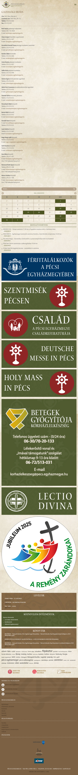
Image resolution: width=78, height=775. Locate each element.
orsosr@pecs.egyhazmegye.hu (14, 67)
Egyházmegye (5, 704)
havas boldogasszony (62, 651)
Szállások (4, 731)
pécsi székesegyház (26, 660)
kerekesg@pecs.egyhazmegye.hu (15, 58)
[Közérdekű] (39, 761)
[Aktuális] (13, 5)
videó (17, 663)
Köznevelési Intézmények (39, 614)
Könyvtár (39, 631)
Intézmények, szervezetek (8, 706)
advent (4, 651)
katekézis (41, 654)
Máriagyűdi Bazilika (33, 657)
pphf (58, 657)
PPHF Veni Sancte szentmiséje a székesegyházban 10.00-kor (20, 243)
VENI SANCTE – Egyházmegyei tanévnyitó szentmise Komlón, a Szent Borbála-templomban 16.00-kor (32, 234)
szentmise (58, 660)
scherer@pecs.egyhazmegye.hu (15, 83)
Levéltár (39, 595)
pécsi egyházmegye (10, 660)
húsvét (13, 654)
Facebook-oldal (11, 689)
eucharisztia (24, 651)
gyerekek (55, 651)
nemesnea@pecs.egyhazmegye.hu (15, 169)
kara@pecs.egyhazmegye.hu (14, 159)
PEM (54, 657)
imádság (23, 654)
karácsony (35, 654)
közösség (59, 654)
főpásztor (47, 651)
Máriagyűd (24, 657)
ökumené (31, 663)
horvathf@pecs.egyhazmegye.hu (15, 123)
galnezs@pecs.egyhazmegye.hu (15, 92)
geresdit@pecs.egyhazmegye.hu (15, 50)
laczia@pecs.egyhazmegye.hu (13, 134)
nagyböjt (43, 657)
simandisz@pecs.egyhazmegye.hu (15, 100)
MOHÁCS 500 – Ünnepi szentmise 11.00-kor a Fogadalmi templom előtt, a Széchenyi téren (29, 229)
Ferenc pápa (31, 651)
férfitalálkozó (38, 651)
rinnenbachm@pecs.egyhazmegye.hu (16, 108)
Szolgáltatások (5, 727)
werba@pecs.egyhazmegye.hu (14, 75)
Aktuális (3, 711)
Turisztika (4, 723)
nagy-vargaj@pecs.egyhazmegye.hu (16, 142)
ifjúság (18, 654)
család (13, 651)
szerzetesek (72, 660)
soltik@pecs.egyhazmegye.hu (14, 150)
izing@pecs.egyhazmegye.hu (14, 41)
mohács (18, 657)
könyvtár (52, 654)
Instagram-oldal (11, 694)
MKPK (13, 657)
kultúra (46, 654)
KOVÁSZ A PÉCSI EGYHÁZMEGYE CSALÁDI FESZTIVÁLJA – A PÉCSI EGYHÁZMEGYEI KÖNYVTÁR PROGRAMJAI (31, 639)
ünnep (36, 663)
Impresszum (57, 769)
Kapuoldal (4, 715)
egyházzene (18, 651)
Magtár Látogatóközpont (6, 657)
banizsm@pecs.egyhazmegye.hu (15, 117)
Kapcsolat (4, 713)
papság (50, 657)
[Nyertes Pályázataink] (39, 742)
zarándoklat (24, 663)
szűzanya (4, 663)
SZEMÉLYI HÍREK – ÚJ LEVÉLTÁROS (13, 598)
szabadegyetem (37, 660)
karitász (29, 654)
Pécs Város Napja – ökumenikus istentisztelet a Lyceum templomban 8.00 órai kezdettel (28, 239)
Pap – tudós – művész (10, 606)
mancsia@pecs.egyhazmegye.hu (15, 180)
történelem (10, 663)
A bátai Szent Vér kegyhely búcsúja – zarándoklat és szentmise (21, 248)
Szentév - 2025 (66, 660)
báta (9, 651)
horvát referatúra (6, 654)
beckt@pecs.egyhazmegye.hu (14, 33)
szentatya (44, 660)
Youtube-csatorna (12, 685)
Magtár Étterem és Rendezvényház (10, 729)
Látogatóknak (5, 725)
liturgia (64, 654)
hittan (70, 651)
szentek (51, 660)
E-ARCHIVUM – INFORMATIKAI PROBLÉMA (15, 602)
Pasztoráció (4, 708)
